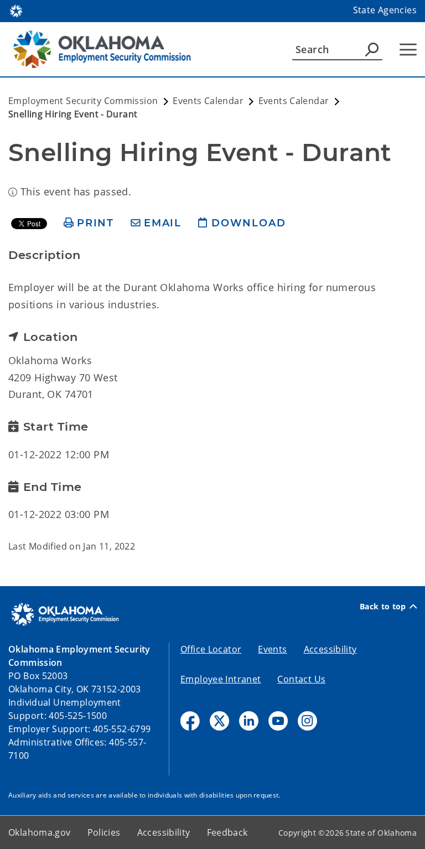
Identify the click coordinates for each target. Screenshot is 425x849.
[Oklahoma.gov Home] (16, 9)
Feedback (227, 832)
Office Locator (210, 649)
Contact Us (301, 679)
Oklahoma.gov (39, 832)
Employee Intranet (220, 679)
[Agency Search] (372, 49)
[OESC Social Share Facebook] (190, 721)
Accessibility (330, 649)
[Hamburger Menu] (408, 49)
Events (272, 649)
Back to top (383, 606)
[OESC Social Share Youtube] (278, 721)
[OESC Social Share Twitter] (219, 721)
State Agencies (385, 10)
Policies (104, 832)
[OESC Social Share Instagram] (307, 721)
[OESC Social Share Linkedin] (248, 721)
